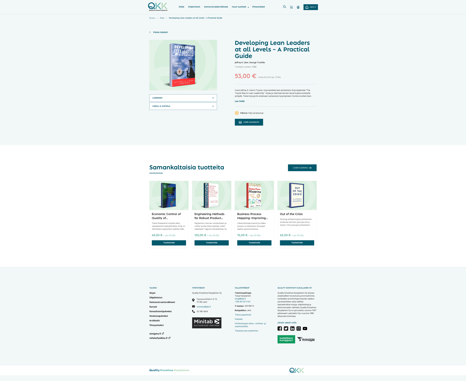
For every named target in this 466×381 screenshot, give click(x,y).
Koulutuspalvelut (158, 315)
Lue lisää (240, 101)
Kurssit (153, 306)
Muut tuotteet (239, 7)
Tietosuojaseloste (243, 314)
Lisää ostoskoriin (251, 122)
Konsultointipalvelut (160, 311)
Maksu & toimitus (161, 106)
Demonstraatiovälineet (216, 7)
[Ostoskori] (291, 7)
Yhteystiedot (258, 7)
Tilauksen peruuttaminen (246, 330)
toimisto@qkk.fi (204, 306)
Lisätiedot (157, 98)
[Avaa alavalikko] (248, 7)
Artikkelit (154, 320)
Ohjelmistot (194, 7)
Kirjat (181, 7)
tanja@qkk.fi (240, 298)
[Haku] (284, 7)
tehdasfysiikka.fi (158, 338)
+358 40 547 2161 (243, 301)
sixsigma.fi (155, 333)
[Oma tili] (298, 7)
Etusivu (152, 18)
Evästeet (239, 319)
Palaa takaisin (160, 32)
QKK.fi (313, 7)
